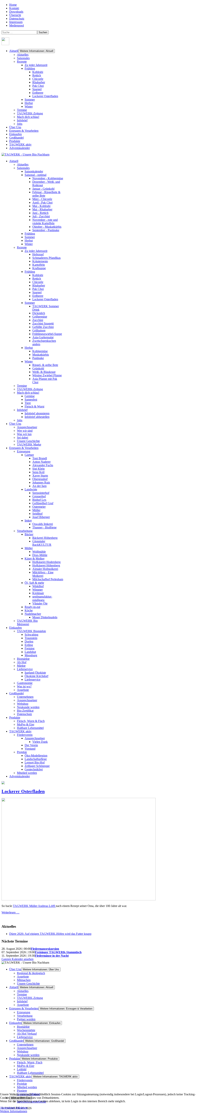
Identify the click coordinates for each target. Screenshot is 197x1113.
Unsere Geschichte (28, 983)
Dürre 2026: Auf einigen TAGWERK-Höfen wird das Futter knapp (50, 933)
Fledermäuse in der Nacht (52, 955)
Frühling (30, 68)
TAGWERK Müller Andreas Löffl (34, 906)
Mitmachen (24, 980)
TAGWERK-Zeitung (30, 113)
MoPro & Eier (25, 1065)
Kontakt (14, 8)
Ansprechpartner (27, 1048)
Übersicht (15, 15)
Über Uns (15, 127)
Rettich (36, 75)
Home (13, 4)
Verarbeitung (25, 1015)
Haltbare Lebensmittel (30, 1072)
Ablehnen (21, 1107)
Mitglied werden (27, 1087)
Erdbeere (37, 92)
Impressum (16, 22)
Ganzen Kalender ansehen (17, 959)
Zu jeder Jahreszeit (36, 65)
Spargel (37, 89)
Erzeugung (23, 1012)
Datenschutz (16, 18)
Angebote (23, 976)
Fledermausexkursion (45, 948)
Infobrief (22, 120)
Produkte (14, 141)
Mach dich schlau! (28, 116)
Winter (29, 106)
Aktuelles (22, 54)
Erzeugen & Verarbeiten (23, 130)
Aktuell (13, 50)
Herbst (29, 103)
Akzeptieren (7, 1107)
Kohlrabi (37, 72)
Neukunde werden (28, 1055)
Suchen (43, 32)
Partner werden (26, 1019)
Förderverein (25, 1080)
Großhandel (16, 137)
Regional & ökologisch (31, 973)
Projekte (22, 1083)
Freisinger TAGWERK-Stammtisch (58, 952)
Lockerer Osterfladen (45, 96)
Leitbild (21, 1069)
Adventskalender (19, 148)
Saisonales (23, 58)
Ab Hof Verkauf (27, 1033)
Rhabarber (38, 82)
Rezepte (22, 61)
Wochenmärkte (26, 1030)
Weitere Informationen (13, 1111)
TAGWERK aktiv (20, 144)
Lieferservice (25, 1037)
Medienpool (16, 25)
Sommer (30, 99)
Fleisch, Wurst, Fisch (29, 1062)
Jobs (19, 123)
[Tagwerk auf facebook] (5, 44)
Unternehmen (25, 1044)
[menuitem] (13, 161)
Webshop (22, 1051)
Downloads (16, 11)
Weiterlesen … (10, 912)
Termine (22, 110)
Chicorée (37, 78)
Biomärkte (23, 1026)
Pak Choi (38, 85)
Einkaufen (15, 134)
